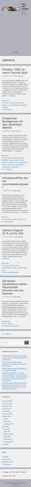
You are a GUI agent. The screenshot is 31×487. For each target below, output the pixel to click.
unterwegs (23, 105)
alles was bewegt (24, 6)
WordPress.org (6, 464)
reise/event (5, 414)
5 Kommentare (8, 221)
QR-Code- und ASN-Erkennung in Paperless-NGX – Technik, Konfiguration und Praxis (14, 387)
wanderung (7, 434)
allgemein (7, 321)
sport (3, 426)
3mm (5, 158)
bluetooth (15, 158)
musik (4, 164)
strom (10, 105)
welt (24, 219)
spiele (5, 421)
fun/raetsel (5, 403)
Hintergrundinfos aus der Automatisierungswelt (15, 182)
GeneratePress (16, 484)
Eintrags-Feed (6, 459)
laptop (16, 162)
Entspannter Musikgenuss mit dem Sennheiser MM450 (12, 123)
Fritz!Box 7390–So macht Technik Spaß (14, 71)
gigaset (17, 102)
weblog (20, 219)
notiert (6, 217)
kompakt (4, 162)
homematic (7, 439)
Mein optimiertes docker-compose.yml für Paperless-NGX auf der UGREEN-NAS (15, 357)
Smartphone (7, 441)
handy (17, 265)
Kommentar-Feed (7, 461)
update (21, 267)
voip (3, 270)
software (5, 416)
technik (6, 100)
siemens (4, 105)
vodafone (5, 107)
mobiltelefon (23, 162)
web (3, 444)
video (25, 267)
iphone (22, 102)
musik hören (10, 164)
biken (5, 429)
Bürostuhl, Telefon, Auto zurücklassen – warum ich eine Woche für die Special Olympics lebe (15, 378)
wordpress (7, 424)
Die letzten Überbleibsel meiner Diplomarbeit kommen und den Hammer (14, 287)
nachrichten (7, 219)
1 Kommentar (8, 109)
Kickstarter (5, 408)
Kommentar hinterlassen (11, 272)
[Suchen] (26, 342)
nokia (16, 164)
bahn (9, 158)
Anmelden (5, 456)
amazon (6, 102)
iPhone (21, 160)
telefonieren (15, 105)
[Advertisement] (15, 34)
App (5, 419)
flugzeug (11, 160)
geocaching (5, 406)
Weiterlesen (12, 96)
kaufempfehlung (7, 267)
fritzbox (12, 102)
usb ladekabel (14, 167)
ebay (5, 323)
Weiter (8, 334)
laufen (5, 431)
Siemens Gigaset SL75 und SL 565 (12, 232)
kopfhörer (11, 162)
